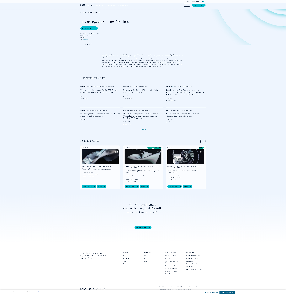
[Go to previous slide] (200, 141)
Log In (189, 1)
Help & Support (148, 252)
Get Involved (190, 252)
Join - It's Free (196, 1)
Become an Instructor (192, 258)
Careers (125, 261)
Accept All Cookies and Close (227, 292)
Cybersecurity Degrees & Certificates (171, 272)
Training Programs (170, 252)
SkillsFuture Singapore (171, 268)
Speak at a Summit (191, 264)
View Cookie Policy (42, 291)
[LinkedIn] (90, 289)
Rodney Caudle (86, 39)
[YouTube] (97, 289)
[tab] (90, 5)
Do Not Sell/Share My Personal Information (185, 286)
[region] (143, 292)
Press (124, 264)
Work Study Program (170, 255)
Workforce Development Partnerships (171, 262)
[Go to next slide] (204, 141)
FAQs (145, 258)
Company (125, 252)
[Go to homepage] (82, 5)
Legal (145, 261)
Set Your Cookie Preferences (211, 292)
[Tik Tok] (104, 289)
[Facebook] (101, 289)
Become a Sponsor (191, 261)
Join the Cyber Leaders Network (194, 269)
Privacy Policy (162, 286)
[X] (94, 289)
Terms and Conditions (171, 286)
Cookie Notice (199, 286)
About (125, 255)
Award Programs (190, 266)
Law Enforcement (170, 266)
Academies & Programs (171, 258)
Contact (146, 255)
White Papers (83, 12)
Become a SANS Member (193, 255)
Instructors (126, 258)
